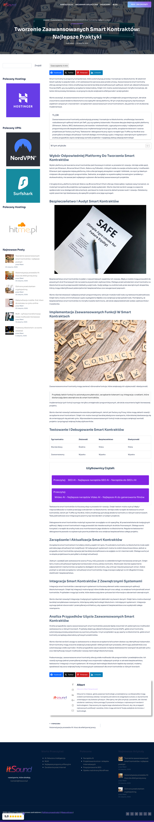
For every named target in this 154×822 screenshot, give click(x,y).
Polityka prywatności (51, 812)
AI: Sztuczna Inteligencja (55, 758)
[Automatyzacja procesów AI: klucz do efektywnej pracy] (9, 275)
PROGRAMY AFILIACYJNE (86, 4)
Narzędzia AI (88, 758)
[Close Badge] (23, 814)
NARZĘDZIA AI (66, 4)
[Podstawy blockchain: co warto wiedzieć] (9, 330)
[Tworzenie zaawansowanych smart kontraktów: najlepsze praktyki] (9, 258)
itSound (46, 20)
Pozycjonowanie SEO (92, 767)
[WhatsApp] (145, 814)
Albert (72, 43)
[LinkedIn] (136, 814)
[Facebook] (127, 814)
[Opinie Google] (141, 814)
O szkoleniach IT (56, 20)
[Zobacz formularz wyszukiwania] (121, 4)
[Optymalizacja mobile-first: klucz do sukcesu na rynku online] (9, 303)
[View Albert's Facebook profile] (73, 685)
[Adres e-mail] (149, 814)
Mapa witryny (66, 812)
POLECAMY (105, 4)
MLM (47, 761)
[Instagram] (132, 814)
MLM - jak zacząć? (139, 4)
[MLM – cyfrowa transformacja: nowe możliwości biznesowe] (9, 316)
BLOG (115, 4)
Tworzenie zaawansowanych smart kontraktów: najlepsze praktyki (27, 259)
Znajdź (38, 65)
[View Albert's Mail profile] (73, 711)
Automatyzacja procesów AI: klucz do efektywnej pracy (72, 726)
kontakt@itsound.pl (19, 781)
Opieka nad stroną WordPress (96, 770)
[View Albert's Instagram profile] (73, 690)
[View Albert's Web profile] (73, 705)
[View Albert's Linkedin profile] (73, 695)
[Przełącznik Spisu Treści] (146, 146)
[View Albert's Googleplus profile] (73, 700)
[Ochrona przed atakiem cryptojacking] (9, 289)
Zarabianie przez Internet (55, 767)
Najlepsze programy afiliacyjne (58, 764)
